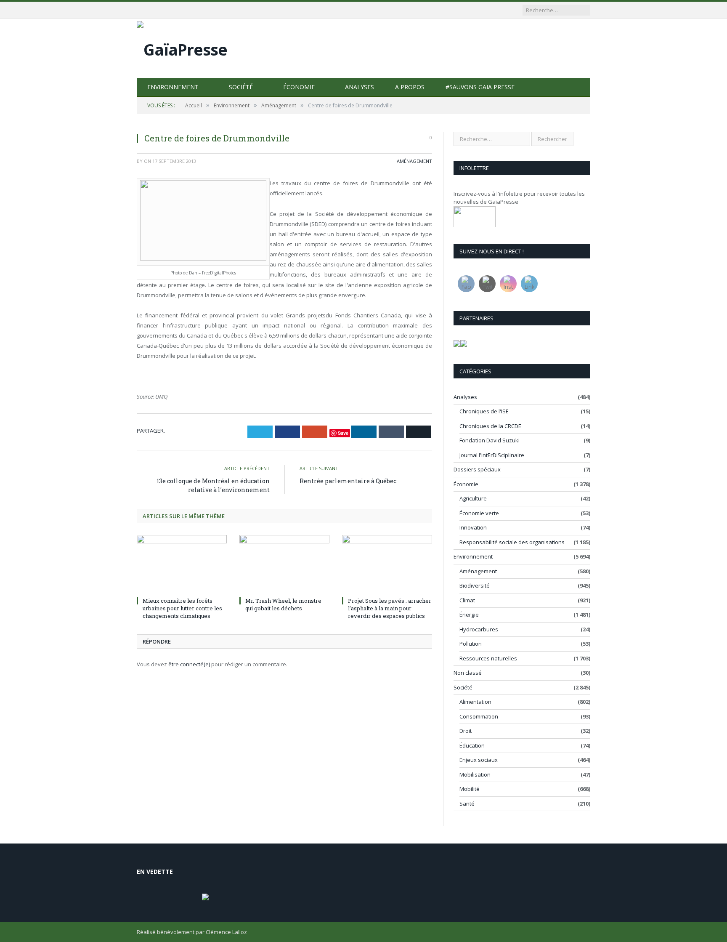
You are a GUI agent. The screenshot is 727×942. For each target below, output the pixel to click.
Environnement (173, 87)
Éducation (472, 745)
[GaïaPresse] (182, 47)
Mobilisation (475, 774)
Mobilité (469, 789)
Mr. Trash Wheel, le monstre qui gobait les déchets (283, 604)
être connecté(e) (189, 664)
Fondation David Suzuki (489, 440)
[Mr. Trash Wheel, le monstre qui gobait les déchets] (284, 564)
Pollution (470, 643)
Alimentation (475, 701)
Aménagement (414, 161)
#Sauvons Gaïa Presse (480, 87)
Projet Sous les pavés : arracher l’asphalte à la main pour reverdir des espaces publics (389, 608)
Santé (467, 803)
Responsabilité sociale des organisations (512, 542)
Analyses (359, 87)
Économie (299, 87)
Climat (467, 600)
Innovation (473, 527)
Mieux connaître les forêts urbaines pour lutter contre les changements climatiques (182, 608)
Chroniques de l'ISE (484, 411)
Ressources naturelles (488, 658)
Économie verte (479, 513)
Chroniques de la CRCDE (490, 426)
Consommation (478, 716)
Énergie (469, 614)
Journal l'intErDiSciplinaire (491, 455)
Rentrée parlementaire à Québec (348, 481)
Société (241, 87)
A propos (410, 87)
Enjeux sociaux (478, 760)
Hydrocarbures (478, 629)
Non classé (468, 672)
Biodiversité (474, 585)
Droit (465, 730)
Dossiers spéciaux (477, 469)
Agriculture (473, 498)
